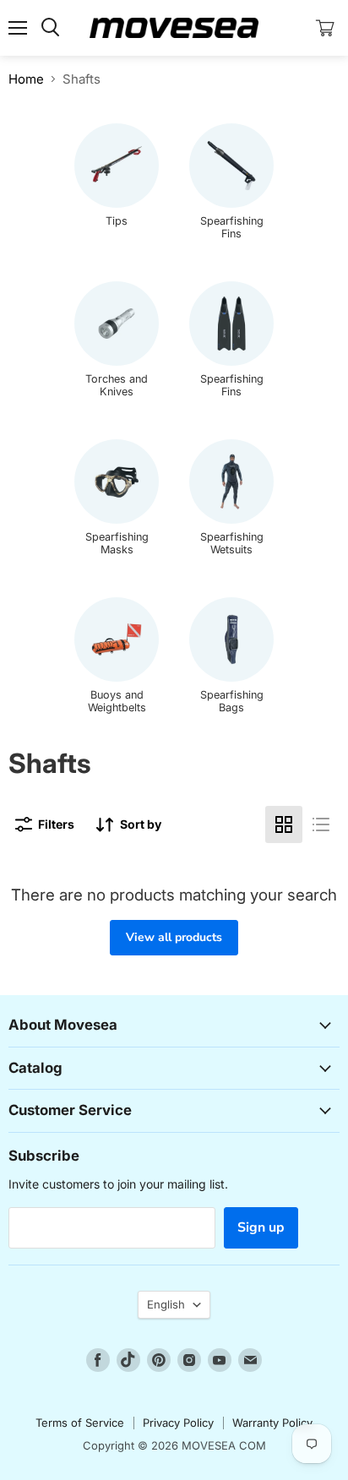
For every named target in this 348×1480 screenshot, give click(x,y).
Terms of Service (79, 1422)
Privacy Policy (178, 1422)
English (166, 1304)
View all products (174, 937)
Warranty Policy (272, 1422)
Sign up (261, 1227)
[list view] (321, 824)
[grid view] (283, 824)
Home (26, 79)
